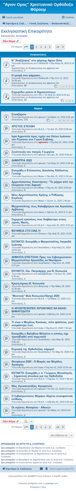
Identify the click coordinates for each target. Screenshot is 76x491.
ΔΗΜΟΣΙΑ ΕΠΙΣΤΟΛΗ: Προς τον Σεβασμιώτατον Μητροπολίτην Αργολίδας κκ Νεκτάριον (42, 259)
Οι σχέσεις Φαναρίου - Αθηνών (31, 407)
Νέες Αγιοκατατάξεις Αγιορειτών (32, 386)
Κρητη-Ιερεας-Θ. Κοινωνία (28, 283)
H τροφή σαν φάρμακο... (27, 75)
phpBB (31, 476)
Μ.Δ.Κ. (41, 129)
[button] (26, 46)
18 (72, 120)
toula (40, 328)
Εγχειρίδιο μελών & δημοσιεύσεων (34, 92)
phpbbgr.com (51, 483)
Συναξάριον (19, 114)
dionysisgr (43, 286)
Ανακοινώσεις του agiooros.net (44, 68)
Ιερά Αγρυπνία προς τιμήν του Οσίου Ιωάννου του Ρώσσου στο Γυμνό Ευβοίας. (41, 138)
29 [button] (57, 47)
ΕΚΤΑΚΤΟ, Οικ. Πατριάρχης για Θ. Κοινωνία (39, 271)
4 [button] (45, 47)
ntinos (41, 212)
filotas (41, 176)
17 (68, 120)
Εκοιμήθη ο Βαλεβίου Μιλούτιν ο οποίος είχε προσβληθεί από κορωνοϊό (40, 335)
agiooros (43, 142)
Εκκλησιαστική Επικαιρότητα (26, 31)
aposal (41, 117)
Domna (41, 233)
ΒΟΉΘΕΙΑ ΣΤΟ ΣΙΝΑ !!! (26, 230)
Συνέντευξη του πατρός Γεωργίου (33, 151)
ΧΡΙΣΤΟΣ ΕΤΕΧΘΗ (23, 126)
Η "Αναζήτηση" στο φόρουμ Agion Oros (37, 60)
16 (64, 120)
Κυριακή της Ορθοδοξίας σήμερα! (33, 349)
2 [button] (36, 47)
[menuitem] (12, 17)
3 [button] (41, 47)
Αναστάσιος (44, 247)
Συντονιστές (22, 36)
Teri (40, 95)
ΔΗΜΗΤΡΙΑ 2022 (22, 160)
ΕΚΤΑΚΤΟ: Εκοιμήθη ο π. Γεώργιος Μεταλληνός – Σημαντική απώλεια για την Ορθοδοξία (42, 374)
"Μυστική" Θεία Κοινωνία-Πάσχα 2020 (35, 295)
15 (59, 120)
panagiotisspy (45, 274)
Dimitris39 (43, 63)
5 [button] (49, 47)
